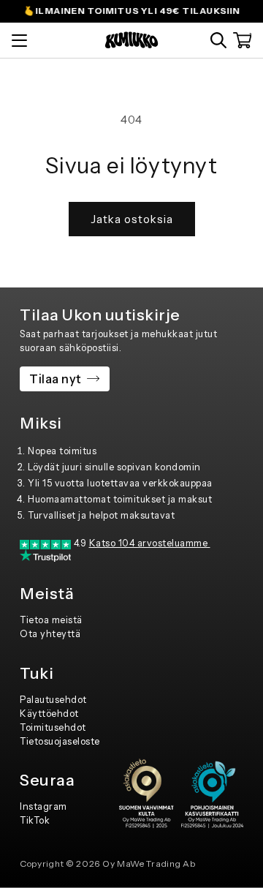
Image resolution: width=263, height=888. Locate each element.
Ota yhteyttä (50, 633)
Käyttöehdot (49, 713)
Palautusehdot (53, 699)
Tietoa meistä (51, 619)
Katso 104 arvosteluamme (149, 543)
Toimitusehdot (53, 727)
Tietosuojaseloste (60, 741)
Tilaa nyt (55, 379)
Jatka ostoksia (132, 219)
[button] (218, 40)
